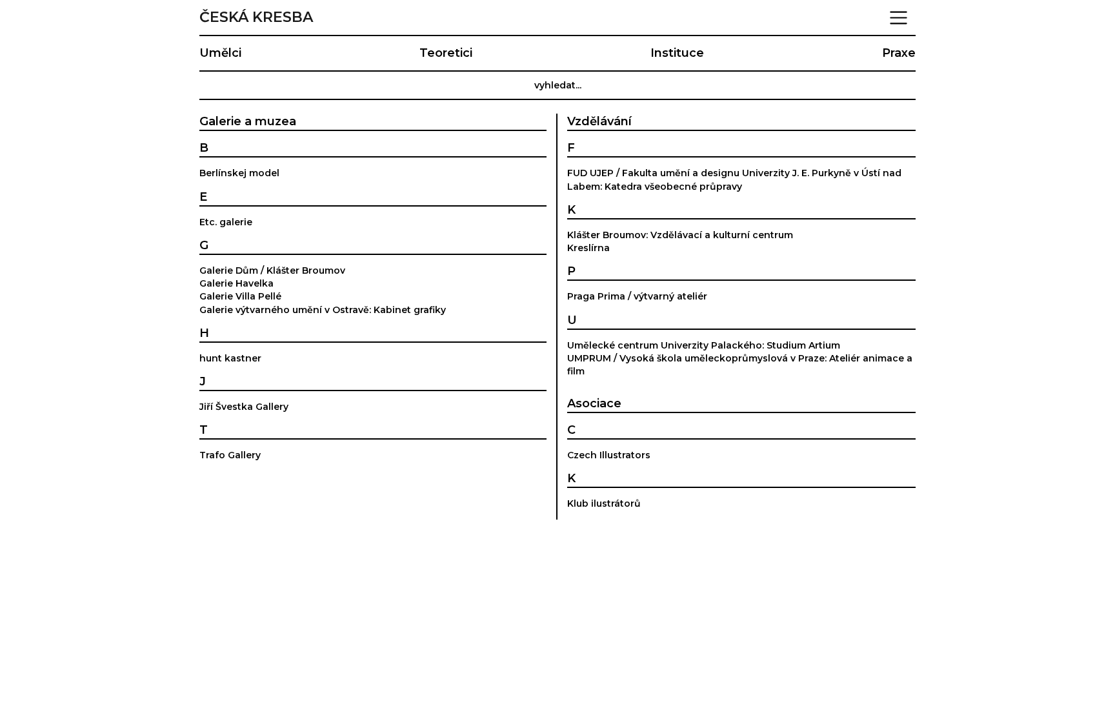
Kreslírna (588, 248)
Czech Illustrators (608, 455)
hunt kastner (230, 358)
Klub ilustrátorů (604, 503)
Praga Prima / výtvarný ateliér (637, 296)
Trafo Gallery (230, 455)
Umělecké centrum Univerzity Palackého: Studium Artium (703, 345)
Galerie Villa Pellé (240, 296)
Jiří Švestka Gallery (243, 406)
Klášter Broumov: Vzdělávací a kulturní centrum (680, 235)
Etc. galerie (225, 222)
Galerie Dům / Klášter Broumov (272, 270)
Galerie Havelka (236, 283)
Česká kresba (256, 17)
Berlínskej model (239, 173)
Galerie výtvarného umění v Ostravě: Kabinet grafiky (322, 310)
